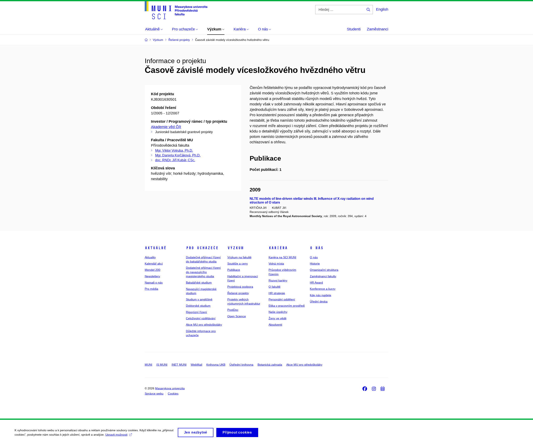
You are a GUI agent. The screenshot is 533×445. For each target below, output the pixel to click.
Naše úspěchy (278, 312)
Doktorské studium (198, 305)
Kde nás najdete (320, 295)
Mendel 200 (152, 269)
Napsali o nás (154, 282)
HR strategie (277, 293)
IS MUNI (161, 364)
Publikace (233, 269)
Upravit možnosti (116, 434)
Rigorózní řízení (196, 312)
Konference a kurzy (322, 288)
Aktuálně (155, 248)
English (382, 9)
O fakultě (274, 286)
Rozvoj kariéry (278, 280)
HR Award (316, 282)
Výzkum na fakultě (239, 257)
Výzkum (235, 248)
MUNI (148, 364)
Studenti (354, 29)
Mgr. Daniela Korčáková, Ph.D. (177, 155)
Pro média (151, 288)
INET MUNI (179, 364)
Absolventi (275, 324)
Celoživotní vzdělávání (200, 318)
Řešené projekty (238, 293)
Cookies (173, 393)
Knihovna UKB (215, 364)
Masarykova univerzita (170, 388)
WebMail (196, 364)
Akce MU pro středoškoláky (204, 324)
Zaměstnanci (377, 29)
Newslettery (152, 276)
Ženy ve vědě (277, 318)
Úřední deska (319, 301)
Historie (315, 263)
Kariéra (278, 248)
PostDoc (232, 309)
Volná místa (276, 263)
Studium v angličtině (199, 299)
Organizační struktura (324, 269)
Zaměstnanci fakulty (323, 276)
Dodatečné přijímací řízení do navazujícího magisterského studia (203, 272)
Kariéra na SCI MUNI (282, 257)
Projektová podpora (240, 286)
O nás (316, 248)
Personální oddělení (282, 299)
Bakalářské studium (199, 282)
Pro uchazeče (202, 248)
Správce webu (154, 393)
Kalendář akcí (154, 263)
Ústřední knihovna (241, 364)
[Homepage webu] (176, 10)
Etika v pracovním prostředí (287, 305)
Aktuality (150, 257)
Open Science (236, 316)
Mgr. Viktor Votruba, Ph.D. (174, 150)
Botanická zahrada (270, 364)
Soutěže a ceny (237, 263)
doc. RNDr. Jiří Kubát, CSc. (175, 160)
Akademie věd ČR (166, 127)
